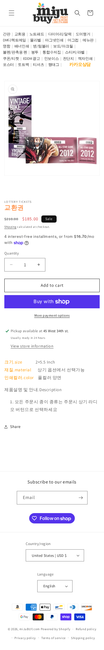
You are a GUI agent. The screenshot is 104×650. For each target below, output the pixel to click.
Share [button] (15, 426)
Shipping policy (83, 638)
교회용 (19, 34)
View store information (32, 346)
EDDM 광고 (31, 58)
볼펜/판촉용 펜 (15, 52)
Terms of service (53, 638)
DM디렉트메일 (14, 40)
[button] (11, 13)
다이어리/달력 (60, 34)
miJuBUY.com (29, 629)
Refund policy (86, 629)
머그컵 (73, 40)
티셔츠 (38, 64)
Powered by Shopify (55, 629)
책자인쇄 (85, 58)
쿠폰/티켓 (11, 58)
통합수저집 (51, 52)
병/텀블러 (41, 46)
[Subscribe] (81, 497)
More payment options (52, 315)
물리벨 (35, 40)
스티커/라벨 (75, 52)
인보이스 (51, 58)
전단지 (68, 58)
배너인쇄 (21, 46)
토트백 (23, 64)
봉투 (34, 52)
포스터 (8, 64)
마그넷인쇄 (54, 40)
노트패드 (36, 34)
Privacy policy (25, 638)
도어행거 (83, 34)
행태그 (53, 64)
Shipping (10, 227)
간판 (6, 34)
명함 (6, 46)
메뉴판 (88, 40)
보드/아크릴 (63, 46)
